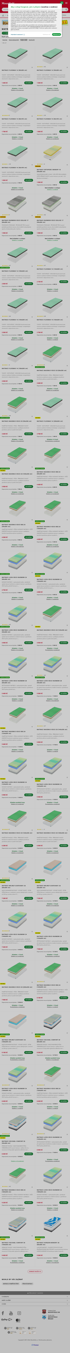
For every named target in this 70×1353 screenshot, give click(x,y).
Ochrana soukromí (35, 26)
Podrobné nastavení (17, 34)
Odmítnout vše (46, 34)
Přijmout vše (56, 34)
